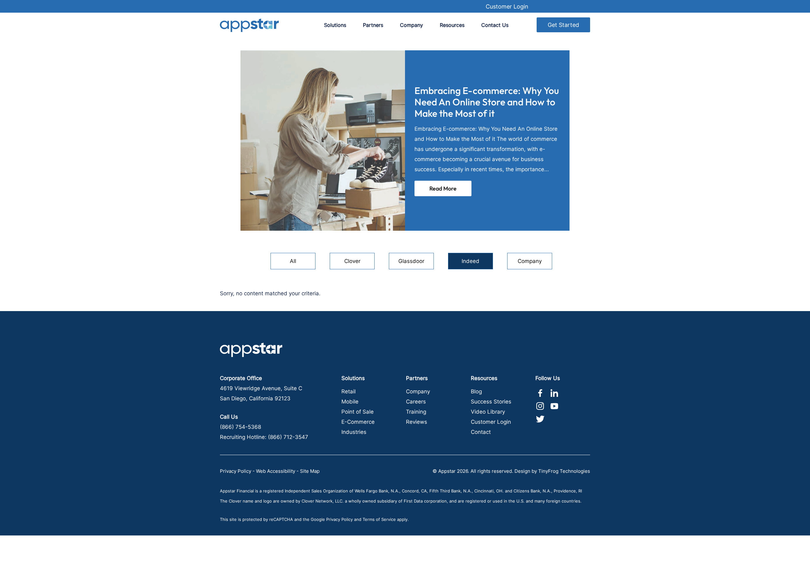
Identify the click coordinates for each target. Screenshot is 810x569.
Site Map (310, 471)
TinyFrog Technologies (564, 471)
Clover (352, 261)
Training (416, 412)
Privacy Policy (235, 471)
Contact (481, 432)
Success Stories (491, 401)
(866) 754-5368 (240, 427)
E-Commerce (358, 422)
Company (530, 261)
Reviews (416, 422)
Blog (476, 391)
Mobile (349, 401)
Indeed (470, 261)
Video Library (488, 412)
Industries (353, 432)
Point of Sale (357, 412)
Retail (348, 391)
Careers (416, 401)
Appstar (249, 25)
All (293, 261)
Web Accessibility (275, 471)
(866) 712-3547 (288, 437)
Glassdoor (411, 261)
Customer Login (507, 6)
